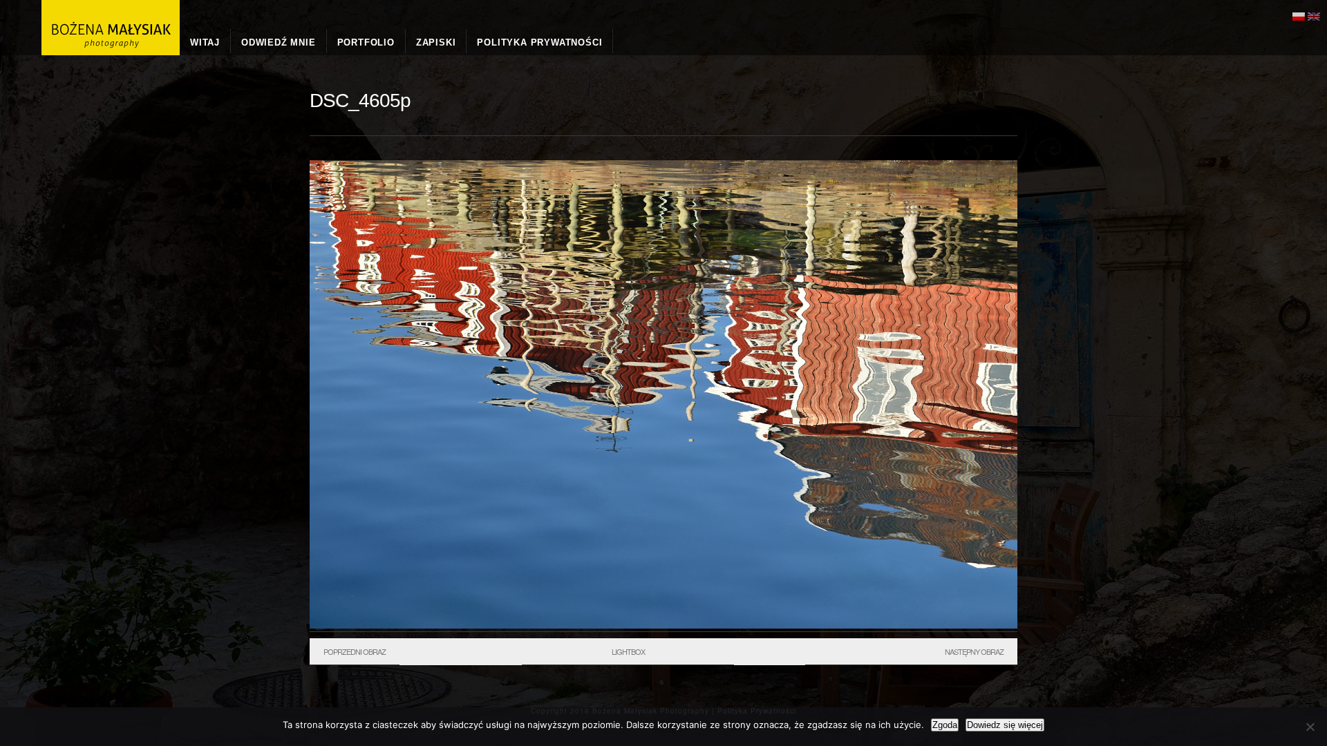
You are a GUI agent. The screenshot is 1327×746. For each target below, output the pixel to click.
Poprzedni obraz (354, 651)
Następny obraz (974, 651)
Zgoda (944, 725)
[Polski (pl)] (1298, 15)
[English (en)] (1314, 15)
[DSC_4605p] (663, 625)
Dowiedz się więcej (1005, 725)
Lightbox (628, 651)
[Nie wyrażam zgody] (1310, 727)
